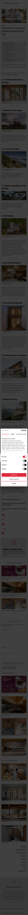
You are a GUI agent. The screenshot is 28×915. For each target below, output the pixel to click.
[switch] (25, 461)
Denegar (14, 483)
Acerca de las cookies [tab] (21, 434)
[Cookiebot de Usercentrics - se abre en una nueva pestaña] (21, 430)
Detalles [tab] (13, 434)
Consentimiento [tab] (5, 434)
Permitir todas (14, 474)
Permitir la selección (14, 479)
